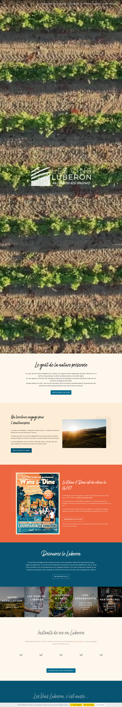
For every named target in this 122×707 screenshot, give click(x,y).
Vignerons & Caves (73, 3)
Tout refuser (90, 705)
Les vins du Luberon (60, 3)
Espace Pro (112, 3)
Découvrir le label (21, 450)
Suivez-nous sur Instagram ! (61, 670)
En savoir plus (61, 576)
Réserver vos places (73, 519)
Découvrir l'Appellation (44, 3)
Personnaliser (100, 705)
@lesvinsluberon (79, 637)
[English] (119, 4)
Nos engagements (86, 3)
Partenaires (97, 3)
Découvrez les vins (61, 392)
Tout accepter (76, 705)
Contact (105, 3)
